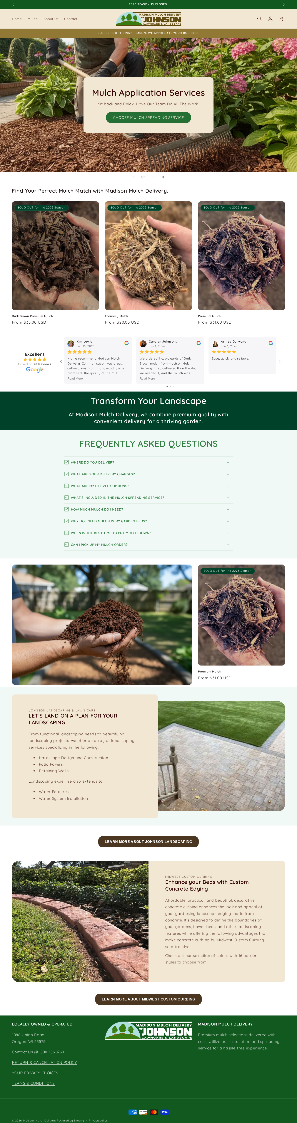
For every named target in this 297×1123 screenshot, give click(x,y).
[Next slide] (153, 177)
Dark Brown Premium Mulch (32, 316)
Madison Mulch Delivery (39, 1120)
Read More (75, 378)
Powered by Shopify (70, 1120)
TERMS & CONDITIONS (33, 1083)
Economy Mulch (116, 316)
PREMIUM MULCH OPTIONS (148, 123)
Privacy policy (98, 1120)
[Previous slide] (133, 177)
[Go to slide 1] (167, 387)
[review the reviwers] (126, 344)
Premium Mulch (209, 316)
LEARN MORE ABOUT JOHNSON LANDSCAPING (148, 842)
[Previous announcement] (13, 4)
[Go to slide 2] (170, 386)
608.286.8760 (52, 1051)
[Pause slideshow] (164, 177)
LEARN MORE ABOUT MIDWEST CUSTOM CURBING (148, 999)
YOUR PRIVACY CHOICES (35, 1072)
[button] (259, 19)
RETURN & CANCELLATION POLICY (44, 1062)
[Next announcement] (284, 4)
